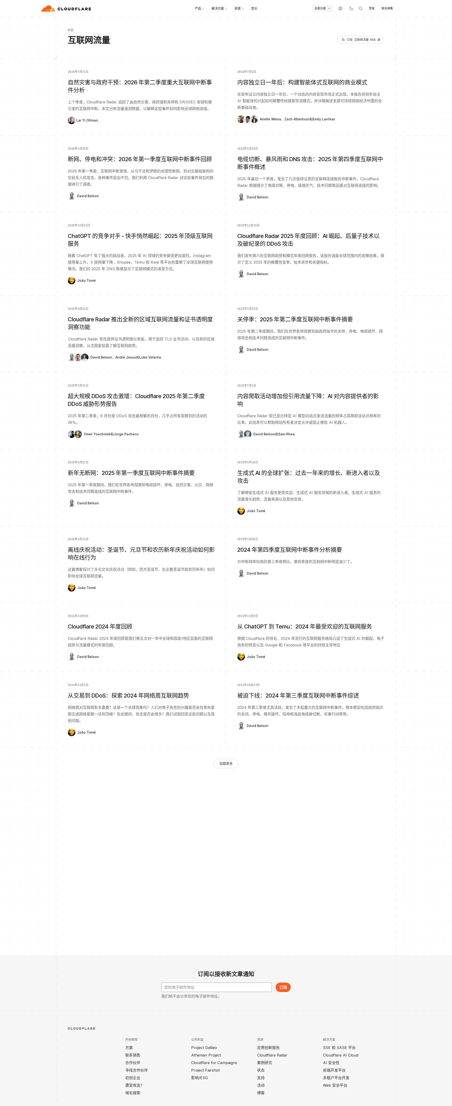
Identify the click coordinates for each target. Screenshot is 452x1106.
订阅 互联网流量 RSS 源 (363, 40)
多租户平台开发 (336, 1077)
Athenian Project (206, 1055)
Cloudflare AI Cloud (340, 1055)
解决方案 (218, 8)
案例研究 (264, 1062)
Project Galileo (204, 1047)
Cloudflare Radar (272, 1055)
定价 (254, 8)
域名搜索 (132, 1092)
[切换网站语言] (340, 8)
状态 (261, 1070)
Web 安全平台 (335, 1085)
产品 (198, 8)
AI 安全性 (331, 1062)
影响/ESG (199, 1077)
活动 (261, 1085)
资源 (237, 8)
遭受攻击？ (134, 1085)
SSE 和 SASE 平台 (339, 1047)
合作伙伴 (132, 1062)
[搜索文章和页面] (360, 8)
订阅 (283, 987)
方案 (129, 1047)
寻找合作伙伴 (136, 1070)
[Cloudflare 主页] (66, 8)
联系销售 (387, 8)
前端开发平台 (334, 1070)
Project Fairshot (205, 1070)
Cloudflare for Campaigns (214, 1062)
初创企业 (132, 1077)
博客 (261, 1092)
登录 (372, 8)
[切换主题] (351, 8)
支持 (261, 1077)
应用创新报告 (268, 1047)
